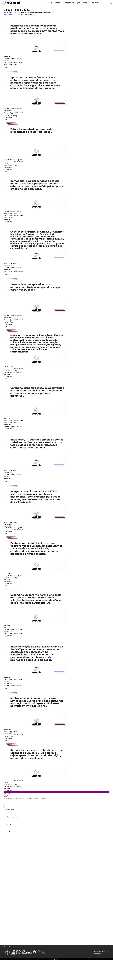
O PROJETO (59, 3)
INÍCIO (50, 3)
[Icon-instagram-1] (111, 3)
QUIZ (78, 3)
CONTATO (95, 3)
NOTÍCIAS (86, 3)
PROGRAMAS (69, 3)
